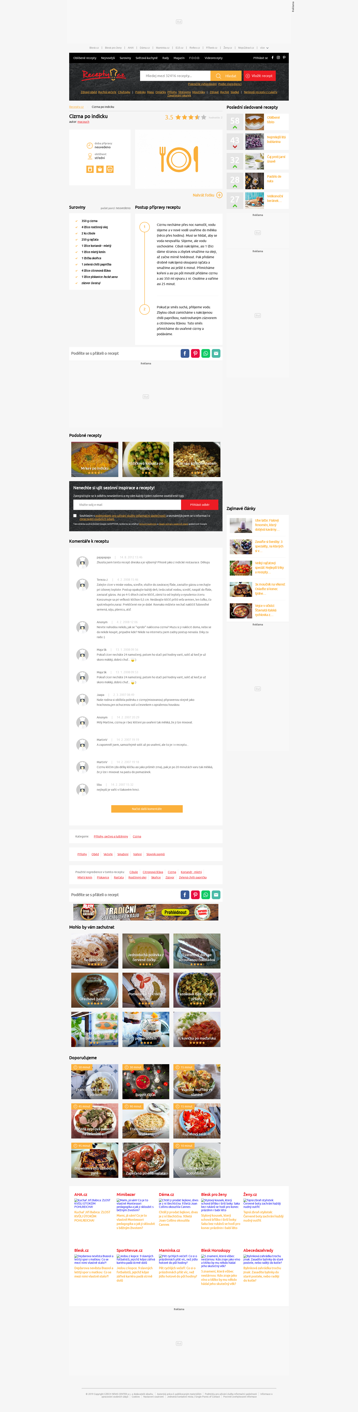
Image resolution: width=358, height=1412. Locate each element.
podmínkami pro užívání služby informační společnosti (130, 515)
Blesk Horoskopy (215, 1250)
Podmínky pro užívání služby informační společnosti (231, 1394)
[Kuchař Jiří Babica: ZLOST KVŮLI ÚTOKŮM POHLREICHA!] (94, 1203)
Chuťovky (124, 92)
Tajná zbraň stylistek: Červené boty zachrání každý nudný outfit (263, 1216)
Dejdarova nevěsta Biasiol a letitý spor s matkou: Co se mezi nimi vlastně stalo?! (93, 1272)
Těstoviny (184, 92)
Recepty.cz (76, 106)
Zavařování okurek (179, 95)
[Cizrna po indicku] (179, 188)
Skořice (156, 877)
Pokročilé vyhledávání (202, 84)
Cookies (136, 1396)
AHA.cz (80, 1194)
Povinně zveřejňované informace (240, 1396)
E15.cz (179, 47)
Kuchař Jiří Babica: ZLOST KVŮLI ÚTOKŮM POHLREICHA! (92, 1216)
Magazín (179, 58)
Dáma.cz (145, 47)
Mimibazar (126, 1194)
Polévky (140, 92)
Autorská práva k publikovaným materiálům (179, 1394)
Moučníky (198, 92)
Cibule (133, 872)
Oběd (95, 854)
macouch (83, 121)
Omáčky (160, 92)
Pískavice (103, 877)
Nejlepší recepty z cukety (260, 92)
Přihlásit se (260, 58)
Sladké (235, 92)
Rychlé (224, 92)
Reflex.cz (195, 47)
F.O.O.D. (194, 58)
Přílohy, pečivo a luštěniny (111, 836)
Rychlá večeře (107, 92)
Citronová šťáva (153, 872)
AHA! (131, 47)
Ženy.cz (228, 47)
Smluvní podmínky (148, 524)
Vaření (137, 854)
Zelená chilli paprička (193, 877)
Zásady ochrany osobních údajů (173, 524)
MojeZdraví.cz (246, 47)
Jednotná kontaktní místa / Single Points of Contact (193, 1396)
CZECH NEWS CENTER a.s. (117, 1394)
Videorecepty (214, 58)
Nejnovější (108, 58)
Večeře (108, 854)
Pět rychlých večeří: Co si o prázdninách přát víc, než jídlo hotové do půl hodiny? (178, 1272)
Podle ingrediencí (230, 84)
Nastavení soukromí (153, 1396)
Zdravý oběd (89, 92)
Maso (150, 92)
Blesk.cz (94, 47)
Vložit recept (262, 76)
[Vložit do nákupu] (100, 169)
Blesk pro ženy (113, 47)
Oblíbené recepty (84, 58)
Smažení (122, 854)
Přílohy (172, 92)
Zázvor (170, 877)
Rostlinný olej (137, 877)
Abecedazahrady (258, 1250)
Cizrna (137, 836)
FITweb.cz (211, 47)
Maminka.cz (162, 47)
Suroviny (125, 58)
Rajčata (119, 877)
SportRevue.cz (130, 1250)
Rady (165, 58)
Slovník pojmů (155, 854)
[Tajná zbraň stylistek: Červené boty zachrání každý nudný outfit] (263, 1203)
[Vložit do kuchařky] (90, 169)
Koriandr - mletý (191, 872)
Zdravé (214, 92)
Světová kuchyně (147, 58)
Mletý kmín (84, 877)
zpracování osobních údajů (97, 519)
